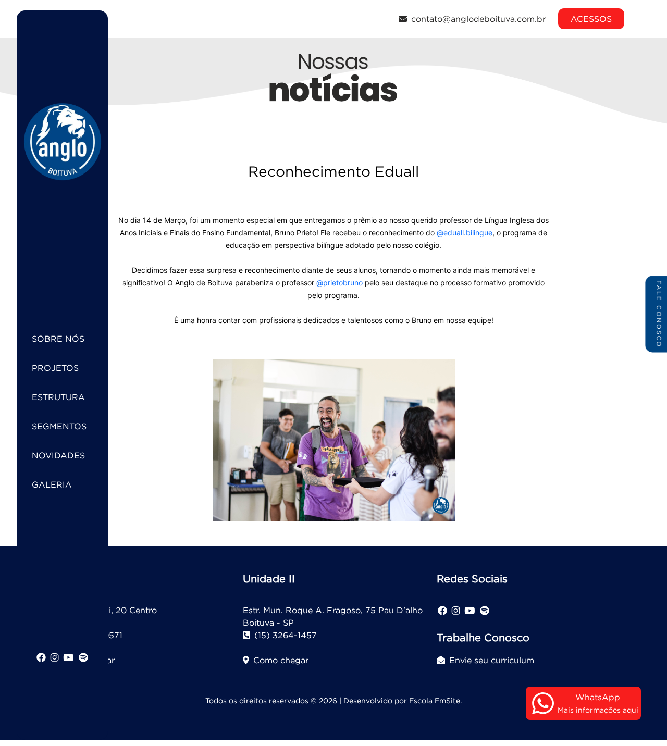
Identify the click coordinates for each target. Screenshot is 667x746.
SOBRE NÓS (58, 338)
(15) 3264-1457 (285, 635)
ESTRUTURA (58, 397)
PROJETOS (55, 367)
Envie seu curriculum (491, 660)
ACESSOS (591, 18)
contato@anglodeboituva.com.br (478, 18)
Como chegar (280, 660)
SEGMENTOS (59, 426)
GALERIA (52, 484)
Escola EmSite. (435, 701)
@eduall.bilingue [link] (464, 232)
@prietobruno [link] (339, 282)
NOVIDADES (58, 455)
